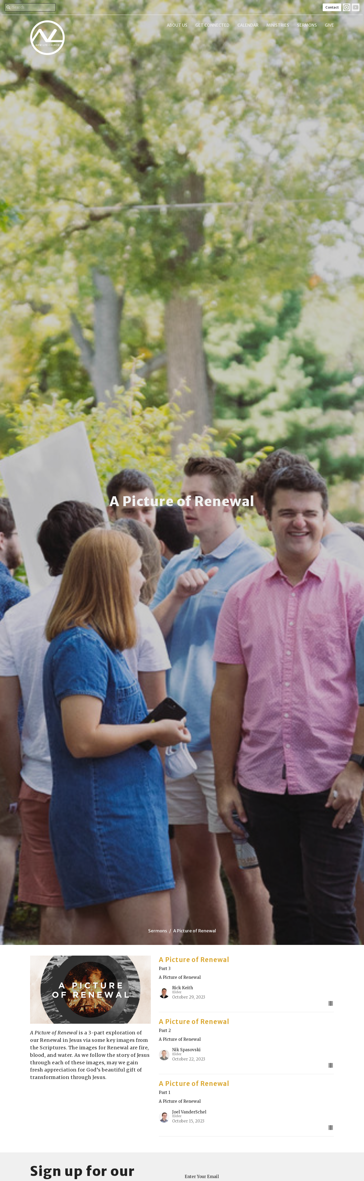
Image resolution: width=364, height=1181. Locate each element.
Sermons (307, 25)
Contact (332, 7)
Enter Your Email (202, 1176)
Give (329, 25)
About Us (177, 25)
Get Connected (212, 25)
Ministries (277, 25)
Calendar (247, 25)
